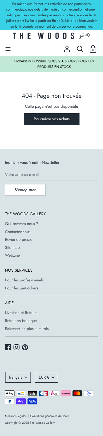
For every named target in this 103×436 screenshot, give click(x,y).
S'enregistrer (25, 190)
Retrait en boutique (21, 320)
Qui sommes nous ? (21, 224)
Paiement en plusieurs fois (26, 329)
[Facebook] (8, 348)
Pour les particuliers (21, 288)
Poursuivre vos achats (52, 119)
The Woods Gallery (42, 422)
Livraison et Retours (21, 312)
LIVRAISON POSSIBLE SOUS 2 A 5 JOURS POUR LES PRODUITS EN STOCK (52, 64)
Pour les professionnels (24, 280)
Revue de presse (18, 239)
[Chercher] (80, 47)
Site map (12, 247)
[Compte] (67, 47)
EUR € (44, 377)
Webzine (12, 255)
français (15, 377)
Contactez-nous (17, 232)
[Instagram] (17, 348)
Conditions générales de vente (49, 416)
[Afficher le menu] (8, 49)
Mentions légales (15, 416)
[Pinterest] (25, 348)
